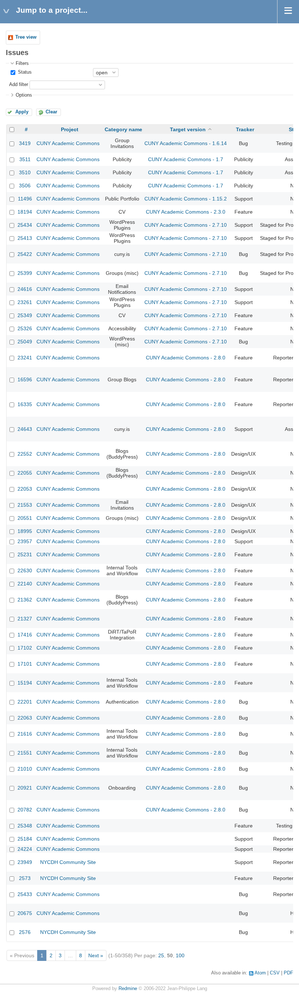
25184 (25, 839)
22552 (25, 454)
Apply (21, 111)
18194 (25, 212)
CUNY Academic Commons (68, 143)
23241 (25, 358)
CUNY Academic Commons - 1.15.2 (185, 199)
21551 (25, 753)
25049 (25, 341)
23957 (25, 541)
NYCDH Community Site (68, 862)
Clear (51, 111)
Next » (95, 955)
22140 (25, 584)
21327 (25, 619)
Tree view (25, 37)
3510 (25, 172)
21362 (25, 600)
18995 (25, 531)
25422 (25, 254)
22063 (25, 718)
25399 (25, 273)
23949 (25, 862)
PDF (288, 973)
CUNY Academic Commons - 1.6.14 (185, 143)
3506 (25, 185)
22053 (25, 489)
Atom (260, 973)
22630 (25, 570)
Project (69, 129)
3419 (25, 143)
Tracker (245, 129)
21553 (25, 505)
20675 (25, 913)
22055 (25, 473)
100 (180, 955)
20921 (25, 788)
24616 (25, 289)
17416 (25, 635)
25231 (25, 554)
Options (24, 95)
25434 (25, 225)
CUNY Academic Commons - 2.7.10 (185, 225)
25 (161, 955)
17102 (25, 648)
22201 (25, 702)
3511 (25, 159)
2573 (25, 878)
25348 (25, 826)
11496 (25, 199)
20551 (25, 518)
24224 (25, 849)
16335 (25, 404)
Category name (123, 129)
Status (24, 72)
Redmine (128, 988)
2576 (25, 932)
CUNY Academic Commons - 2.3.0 (185, 212)
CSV (275, 973)
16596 (25, 379)
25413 (25, 238)
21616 (25, 734)
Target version (188, 129)
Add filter (18, 84)
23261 (25, 302)
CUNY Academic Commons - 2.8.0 (185, 358)
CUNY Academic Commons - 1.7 (185, 159)
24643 (25, 429)
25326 (25, 328)
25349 (25, 315)
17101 (25, 664)
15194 (25, 683)
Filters (22, 63)
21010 (25, 769)
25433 (25, 894)
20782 (25, 810)
